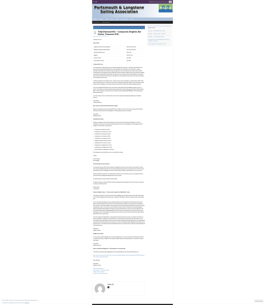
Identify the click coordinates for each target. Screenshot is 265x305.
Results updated (99, 27)
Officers (95, 19)
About (117, 19)
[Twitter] (96, 1)
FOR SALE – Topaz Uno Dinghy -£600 (156, 36)
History (102, 19)
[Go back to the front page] (132, 10)
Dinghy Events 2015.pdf (98, 271)
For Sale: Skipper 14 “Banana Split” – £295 (157, 43)
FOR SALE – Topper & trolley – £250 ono (156, 33)
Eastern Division (96, 22)
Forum (132, 19)
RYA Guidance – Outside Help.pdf (101, 270)
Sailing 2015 (140, 27)
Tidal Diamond (101, 36)
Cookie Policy (26, 302)
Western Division (106, 22)
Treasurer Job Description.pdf (100, 273)
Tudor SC (96, 36)
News (111, 19)
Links (107, 19)
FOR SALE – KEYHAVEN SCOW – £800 (156, 30)
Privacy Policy (124, 19)
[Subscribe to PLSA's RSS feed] (93, 1)
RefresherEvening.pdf (98, 268)
